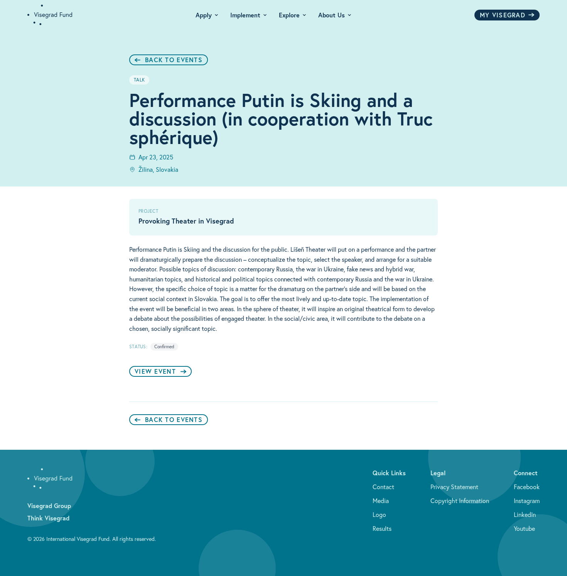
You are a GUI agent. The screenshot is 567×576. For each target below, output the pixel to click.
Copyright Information (459, 501)
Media (381, 501)
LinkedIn (525, 514)
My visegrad (502, 15)
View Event (155, 371)
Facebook (527, 487)
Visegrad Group (49, 505)
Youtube (524, 528)
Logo (379, 514)
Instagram (527, 501)
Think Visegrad (48, 518)
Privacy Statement (454, 487)
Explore (289, 15)
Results (382, 528)
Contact (383, 487)
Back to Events (173, 60)
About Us (331, 15)
